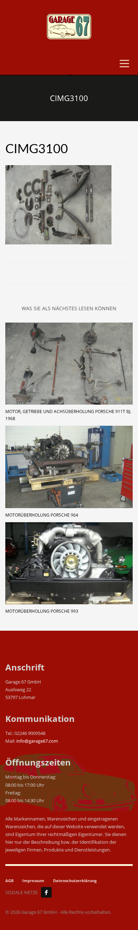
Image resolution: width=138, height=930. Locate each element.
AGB (9, 880)
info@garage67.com (37, 741)
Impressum (33, 880)
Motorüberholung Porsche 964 (41, 515)
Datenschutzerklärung (75, 880)
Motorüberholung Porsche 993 (41, 611)
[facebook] (46, 892)
